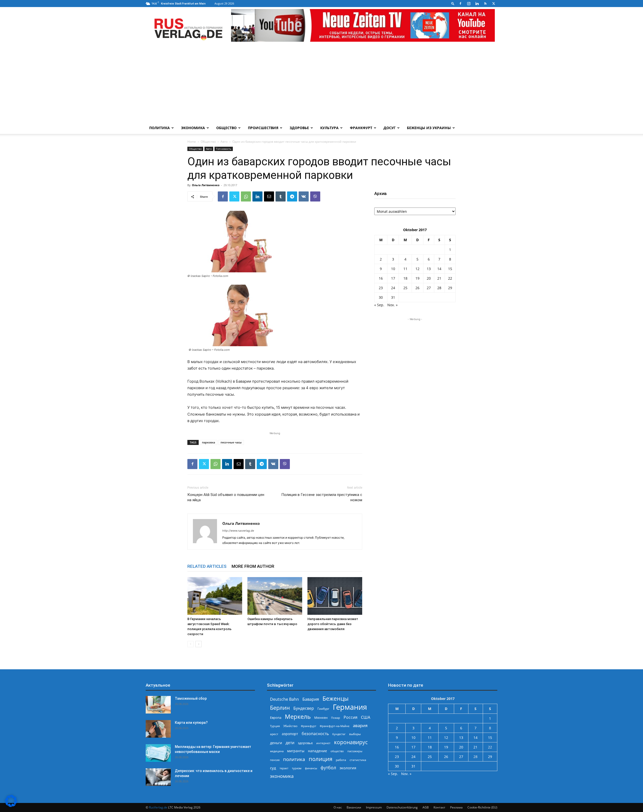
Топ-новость (223, 148)
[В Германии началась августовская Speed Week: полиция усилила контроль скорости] (214, 596)
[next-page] (198, 644)
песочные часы (231, 442)
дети (290, 742)
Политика (159, 127)
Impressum (374, 807)
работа (341, 760)
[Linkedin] (477, 3)
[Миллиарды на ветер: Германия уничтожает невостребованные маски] (158, 753)
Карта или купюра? (191, 723)
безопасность (315, 733)
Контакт (439, 807)
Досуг (390, 127)
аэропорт (290, 733)
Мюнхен (321, 717)
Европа (275, 718)
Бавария (310, 699)
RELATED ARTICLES (207, 566)
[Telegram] (292, 196)
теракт (284, 768)
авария (360, 725)
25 (405, 287)
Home (191, 141)
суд (273, 767)
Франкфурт (361, 127)
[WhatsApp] (246, 196)
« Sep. (379, 304)
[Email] (269, 196)
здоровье (305, 743)
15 (450, 268)
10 (393, 268)
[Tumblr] (281, 196)
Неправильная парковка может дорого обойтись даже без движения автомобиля (332, 624)
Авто (224, 141)
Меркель (298, 716)
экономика (282, 776)
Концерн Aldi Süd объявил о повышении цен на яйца (225, 497)
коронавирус (351, 742)
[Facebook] (460, 3)
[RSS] (485, 3)
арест (274, 734)
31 (393, 297)
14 (439, 268)
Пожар (335, 718)
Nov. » (392, 304)
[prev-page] (190, 644)
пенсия (275, 760)
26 (417, 287)
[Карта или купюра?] (158, 729)
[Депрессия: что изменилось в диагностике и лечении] (158, 777)
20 (429, 278)
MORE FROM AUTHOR (253, 566)
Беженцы (336, 698)
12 (417, 268)
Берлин (280, 707)
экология (348, 767)
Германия (350, 707)
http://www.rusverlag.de (238, 530)
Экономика (193, 127)
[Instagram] (468, 3)
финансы (311, 768)
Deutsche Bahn (284, 699)
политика (294, 759)
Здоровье (299, 127)
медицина (277, 751)
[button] (453, 3)
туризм (296, 768)
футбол (328, 767)
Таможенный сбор (191, 698)
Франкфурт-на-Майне (334, 726)
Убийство (290, 726)
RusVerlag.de (158, 807)
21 (439, 278)
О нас (338, 807)
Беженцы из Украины (429, 127)
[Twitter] (493, 3)
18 (405, 278)
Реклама (456, 807)
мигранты (295, 750)
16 (381, 278)
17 (393, 278)
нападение (317, 750)
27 (429, 287)
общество (337, 751)
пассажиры (354, 751)
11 (405, 268)
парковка (208, 442)
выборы (355, 734)
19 (417, 278)
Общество (226, 127)
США (365, 717)
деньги (276, 742)
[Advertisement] (321, 84)
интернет (323, 743)
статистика (358, 760)
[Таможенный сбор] (158, 705)
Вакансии (354, 807)
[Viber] (315, 196)
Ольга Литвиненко (206, 185)
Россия (350, 717)
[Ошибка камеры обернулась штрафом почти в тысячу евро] (274, 596)
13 (429, 268)
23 (381, 287)
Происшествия (263, 127)
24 (393, 287)
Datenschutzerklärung (402, 807)
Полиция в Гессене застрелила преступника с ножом (321, 497)
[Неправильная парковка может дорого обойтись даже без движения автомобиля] (334, 596)
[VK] (304, 196)
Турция (275, 726)
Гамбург (323, 708)
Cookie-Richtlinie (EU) (482, 807)
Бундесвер (303, 708)
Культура (329, 127)
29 (450, 287)
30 (381, 297)
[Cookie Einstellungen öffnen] (11, 805)
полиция (320, 759)
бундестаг (339, 734)
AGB (425, 807)
